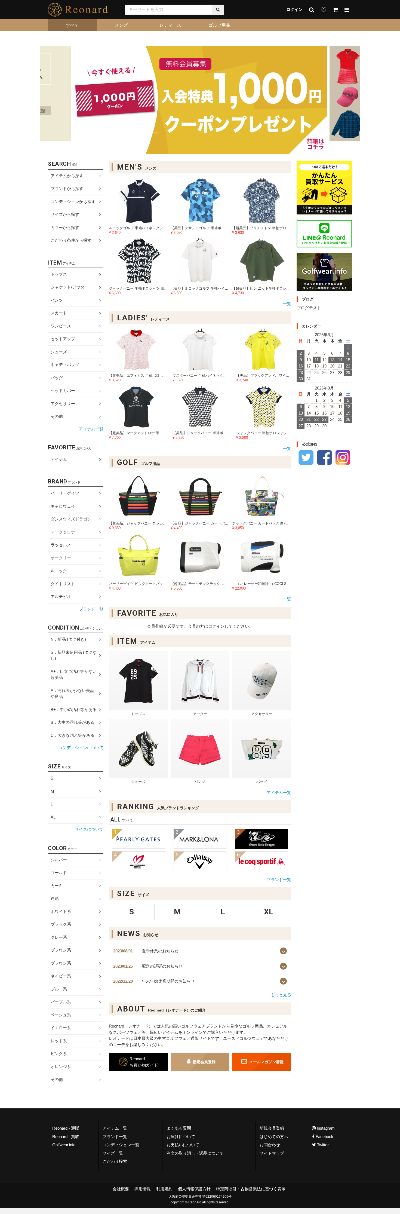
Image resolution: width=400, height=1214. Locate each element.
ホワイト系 (61, 911)
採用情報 (142, 1188)
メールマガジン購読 (266, 1062)
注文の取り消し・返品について (195, 1153)
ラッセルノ (61, 544)
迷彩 (55, 898)
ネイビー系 (61, 976)
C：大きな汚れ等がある (72, 735)
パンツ (57, 300)
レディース (170, 25)
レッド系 (59, 1040)
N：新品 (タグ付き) (68, 639)
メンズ (121, 25)
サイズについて (89, 829)
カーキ (57, 885)
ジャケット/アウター (69, 287)
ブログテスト (309, 308)
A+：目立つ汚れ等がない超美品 (74, 674)
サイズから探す (65, 214)
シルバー (59, 859)
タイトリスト (63, 583)
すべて (72, 25)
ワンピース (61, 326)
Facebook (324, 1136)
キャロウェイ (63, 506)
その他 (57, 416)
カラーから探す (65, 227)
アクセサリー (63, 403)
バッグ (57, 377)
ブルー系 (59, 989)
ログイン (294, 9)
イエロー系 (61, 1027)
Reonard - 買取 (65, 1136)
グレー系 (59, 937)
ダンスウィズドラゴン (71, 519)
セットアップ (63, 339)
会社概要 (121, 1188)
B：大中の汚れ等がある (72, 722)
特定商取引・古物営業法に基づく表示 (250, 1188)
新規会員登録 (204, 1062)
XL (53, 817)
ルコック (59, 570)
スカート (59, 313)
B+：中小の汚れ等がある (74, 709)
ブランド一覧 (279, 879)
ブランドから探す (67, 188)
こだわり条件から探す (71, 240)
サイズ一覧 (113, 1153)
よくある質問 (179, 1128)
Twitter (322, 1144)
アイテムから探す (67, 175)
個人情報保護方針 (194, 1188)
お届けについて (181, 1136)
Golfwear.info (63, 1144)
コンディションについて (81, 748)
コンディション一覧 (121, 1144)
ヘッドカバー (63, 390)
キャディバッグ (65, 365)
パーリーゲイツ (65, 493)
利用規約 (164, 1188)
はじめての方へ (274, 1136)
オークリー (61, 558)
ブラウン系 (61, 950)
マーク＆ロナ (63, 532)
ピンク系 (59, 1053)
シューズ (59, 352)
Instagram (325, 1128)
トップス (59, 274)
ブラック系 (61, 924)
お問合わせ (270, 1144)
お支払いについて (183, 1144)
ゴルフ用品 (219, 25)
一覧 (287, 304)
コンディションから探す (73, 201)
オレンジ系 (61, 1066)
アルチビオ (61, 596)
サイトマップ (272, 1153)
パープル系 (61, 1002)
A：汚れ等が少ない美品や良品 (72, 693)
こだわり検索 (115, 1161)
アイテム (59, 459)
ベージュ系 (61, 1015)
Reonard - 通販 (65, 1128)
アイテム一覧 (279, 792)
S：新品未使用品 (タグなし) (74, 655)
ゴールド (59, 872)
